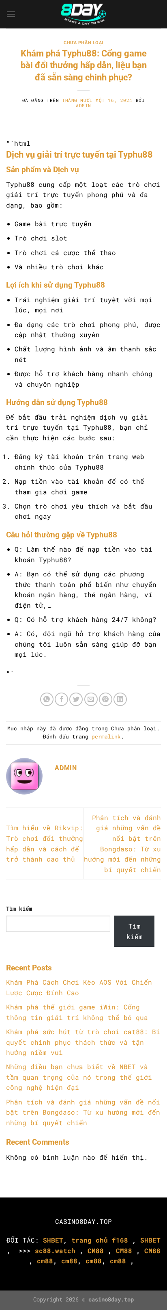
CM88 (96, 1250)
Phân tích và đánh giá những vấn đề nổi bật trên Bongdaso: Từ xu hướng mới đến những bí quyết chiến (83, 1112)
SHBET (53, 1240)
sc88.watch (55, 1250)
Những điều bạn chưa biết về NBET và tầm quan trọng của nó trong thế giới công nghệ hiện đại (79, 1076)
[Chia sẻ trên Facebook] (61, 699)
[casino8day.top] (83, 14)
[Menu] (11, 14)
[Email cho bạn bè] (91, 699)
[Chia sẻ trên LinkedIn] (120, 699)
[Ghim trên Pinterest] (105, 699)
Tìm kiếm (19, 908)
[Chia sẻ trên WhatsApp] (47, 699)
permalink (106, 736)
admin (83, 105)
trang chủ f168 (99, 1240)
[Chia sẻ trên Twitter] (76, 699)
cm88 (45, 1260)
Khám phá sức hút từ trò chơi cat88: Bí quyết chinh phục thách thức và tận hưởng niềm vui (83, 1042)
